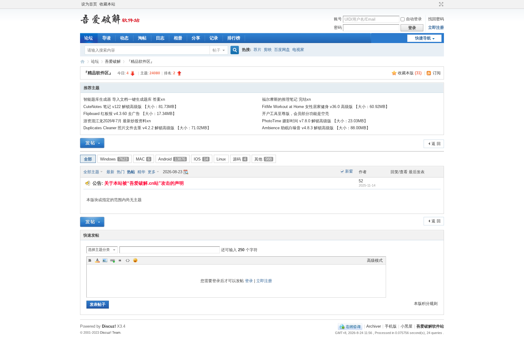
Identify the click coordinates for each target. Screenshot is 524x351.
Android (171, 159)
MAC (143, 159)
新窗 (349, 171)
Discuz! (109, 326)
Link (112, 260)
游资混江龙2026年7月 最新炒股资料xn (117, 121)
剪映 (268, 49)
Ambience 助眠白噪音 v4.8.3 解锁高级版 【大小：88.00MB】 (316, 128)
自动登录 (414, 19)
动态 (124, 37)
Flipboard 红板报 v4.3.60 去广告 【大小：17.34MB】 (129, 113)
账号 (338, 19)
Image (105, 260)
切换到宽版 (440, 4)
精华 (141, 172)
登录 (249, 280)
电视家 (298, 49)
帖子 (216, 50)
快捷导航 (423, 38)
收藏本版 (410, 73)
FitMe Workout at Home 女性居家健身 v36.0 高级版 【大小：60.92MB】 (325, 106)
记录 (214, 37)
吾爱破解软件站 (82, 61)
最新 (110, 172)
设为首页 (89, 4)
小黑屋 (406, 326)
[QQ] (350, 326)
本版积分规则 (426, 303)
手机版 (391, 326)
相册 (178, 37)
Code (128, 260)
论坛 (88, 37)
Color (97, 260)
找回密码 (436, 19)
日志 (160, 37)
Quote (120, 260)
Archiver (373, 326)
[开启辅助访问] (435, 4)
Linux (221, 159)
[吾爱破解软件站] (110, 24)
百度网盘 (282, 49)
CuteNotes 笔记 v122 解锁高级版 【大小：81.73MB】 (130, 106)
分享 (196, 37)
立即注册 (436, 27)
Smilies (135, 260)
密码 (338, 27)
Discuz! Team (110, 332)
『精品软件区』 (140, 61)
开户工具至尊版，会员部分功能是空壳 (295, 113)
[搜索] (234, 50)
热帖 (131, 172)
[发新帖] (92, 143)
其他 (263, 159)
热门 (121, 172)
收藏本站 (107, 4)
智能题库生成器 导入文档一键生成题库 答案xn (124, 99)
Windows (113, 159)
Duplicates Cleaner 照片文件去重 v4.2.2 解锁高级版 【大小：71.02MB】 (147, 128)
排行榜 (233, 37)
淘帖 (142, 37)
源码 (239, 159)
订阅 (437, 73)
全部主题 (91, 172)
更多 (152, 172)
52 (361, 181)
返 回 (436, 143)
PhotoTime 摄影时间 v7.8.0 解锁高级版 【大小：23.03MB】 (315, 121)
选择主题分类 (99, 250)
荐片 (257, 49)
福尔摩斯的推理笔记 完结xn (286, 99)
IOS (201, 159)
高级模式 (375, 260)
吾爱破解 (113, 61)
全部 (88, 159)
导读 (106, 37)
